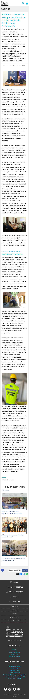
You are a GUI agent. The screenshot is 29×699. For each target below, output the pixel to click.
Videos (15, 597)
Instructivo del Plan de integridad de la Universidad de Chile (14, 678)
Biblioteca (16, 602)
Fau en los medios (14, 656)
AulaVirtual (14, 668)
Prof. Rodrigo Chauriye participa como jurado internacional (13, 559)
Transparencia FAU (14, 673)
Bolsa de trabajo (14, 670)
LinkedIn (23, 574)
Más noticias (5, 490)
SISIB (15, 695)
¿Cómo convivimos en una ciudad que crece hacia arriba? (13, 536)
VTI (18, 695)
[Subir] (2, 570)
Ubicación (14, 610)
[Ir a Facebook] (5, 689)
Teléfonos (14, 606)
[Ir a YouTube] (14, 689)
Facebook (20, 574)
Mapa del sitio (14, 617)
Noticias (5, 9)
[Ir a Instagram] (18, 689)
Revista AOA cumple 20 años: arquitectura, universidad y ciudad (12, 512)
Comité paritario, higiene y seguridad (14, 675)
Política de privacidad (14, 621)
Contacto (14, 613)
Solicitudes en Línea (14, 666)
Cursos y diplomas (16, 587)
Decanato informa (14, 652)
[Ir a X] (9, 689)
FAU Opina (14, 654)
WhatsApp (27, 574)
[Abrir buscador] (23, 3)
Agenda (16, 582)
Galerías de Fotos (16, 592)
